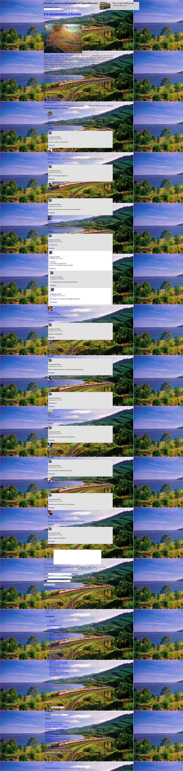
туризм (62, 750)
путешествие (57, 746)
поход (57, 743)
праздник (62, 743)
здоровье (64, 739)
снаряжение (59, 748)
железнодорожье (53, 738)
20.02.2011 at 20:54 (54, 314)
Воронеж (54, 722)
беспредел (56, 731)
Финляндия (48, 729)
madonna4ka (52, 346)
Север (60, 727)
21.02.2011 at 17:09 (54, 383)
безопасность (49, 731)
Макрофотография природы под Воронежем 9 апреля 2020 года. (59, 667)
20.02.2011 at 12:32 (54, 118)
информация (51, 741)
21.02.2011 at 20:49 (54, 417)
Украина (65, 727)
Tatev (49, 381)
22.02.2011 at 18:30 (54, 518)
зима (69, 738)
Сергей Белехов (56, 105)
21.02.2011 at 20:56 (54, 450)
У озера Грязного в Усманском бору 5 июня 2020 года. (59, 647)
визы (60, 731)
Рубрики (48, 715)
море (59, 741)
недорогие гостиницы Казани (97, 81)
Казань (98, 105)
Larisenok (51, 312)
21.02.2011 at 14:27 (54, 347)
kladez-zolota (52, 482)
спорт (65, 748)
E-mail (46, 577)
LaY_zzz (50, 449)
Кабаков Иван (52, 187)
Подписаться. (56, 625)
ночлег (103, 105)
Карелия (66, 722)
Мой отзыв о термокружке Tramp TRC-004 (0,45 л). (57, 657)
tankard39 (51, 154)
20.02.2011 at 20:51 (54, 223)
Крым (50, 724)
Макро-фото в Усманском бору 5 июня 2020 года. (59, 643)
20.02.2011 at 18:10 (54, 189)
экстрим (62, 754)
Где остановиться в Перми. (52, 99)
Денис (49, 415)
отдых (53, 743)
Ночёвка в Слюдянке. (51, 102)
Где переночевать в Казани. (62, 14)
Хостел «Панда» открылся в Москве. (80, 588)
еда (46, 736)
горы (63, 731)
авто (53, 729)
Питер (56, 726)
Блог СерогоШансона (56, 768)
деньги (66, 731)
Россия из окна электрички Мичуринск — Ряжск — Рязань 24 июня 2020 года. (59, 630)
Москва (59, 724)
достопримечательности (57, 733)
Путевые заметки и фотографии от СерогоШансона (71, 3)
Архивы (48, 707)
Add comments (108, 18)
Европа (60, 722)
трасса (56, 751)
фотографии (52, 753)
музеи (63, 741)
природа (48, 746)
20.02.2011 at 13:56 (54, 155)
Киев (46, 724)
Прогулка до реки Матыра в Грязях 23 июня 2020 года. (58, 638)
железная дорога (53, 736)
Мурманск (49, 727)
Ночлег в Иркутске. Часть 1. (53, 100)
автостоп (60, 729)
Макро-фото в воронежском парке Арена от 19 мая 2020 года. (58, 663)
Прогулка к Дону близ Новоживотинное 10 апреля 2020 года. (58, 653)
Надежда (51, 117)
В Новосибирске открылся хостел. (55, 97)
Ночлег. (46, 18)
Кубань (54, 724)
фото (68, 751)
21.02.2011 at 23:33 (54, 484)
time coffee (51, 516)
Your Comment (48, 564)
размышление (50, 748)
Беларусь (48, 722)
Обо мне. (52, 622)
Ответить (51, 128)
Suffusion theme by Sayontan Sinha (74, 768)
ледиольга (51, 221)
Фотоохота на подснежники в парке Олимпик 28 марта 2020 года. (59, 673)
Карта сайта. (53, 620)
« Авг (47, 612)
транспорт (49, 751)
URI (45, 581)
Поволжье (109, 105)
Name (45, 574)
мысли (67, 741)
